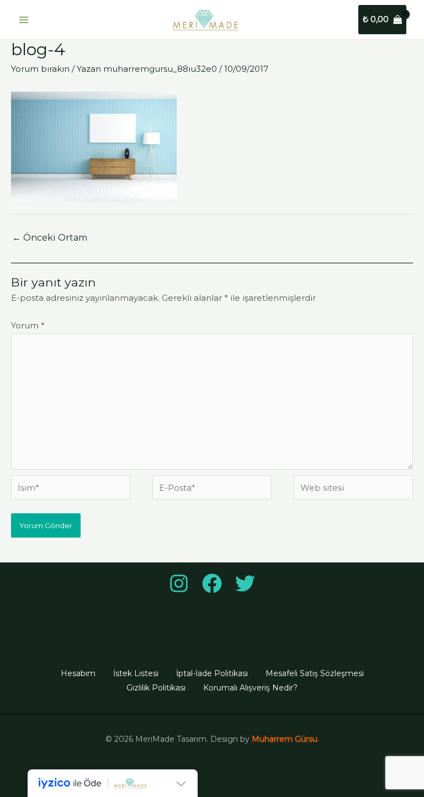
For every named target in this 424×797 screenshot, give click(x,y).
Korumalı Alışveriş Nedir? (250, 688)
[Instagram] (179, 583)
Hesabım (78, 673)
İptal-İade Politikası (212, 673)
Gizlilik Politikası (156, 688)
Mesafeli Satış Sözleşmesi (315, 673)
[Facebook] (212, 583)
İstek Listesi (135, 673)
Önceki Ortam (49, 237)
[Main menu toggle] (23, 19)
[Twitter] (245, 583)
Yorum (28, 325)
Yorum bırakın (40, 68)
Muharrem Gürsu (284, 739)
